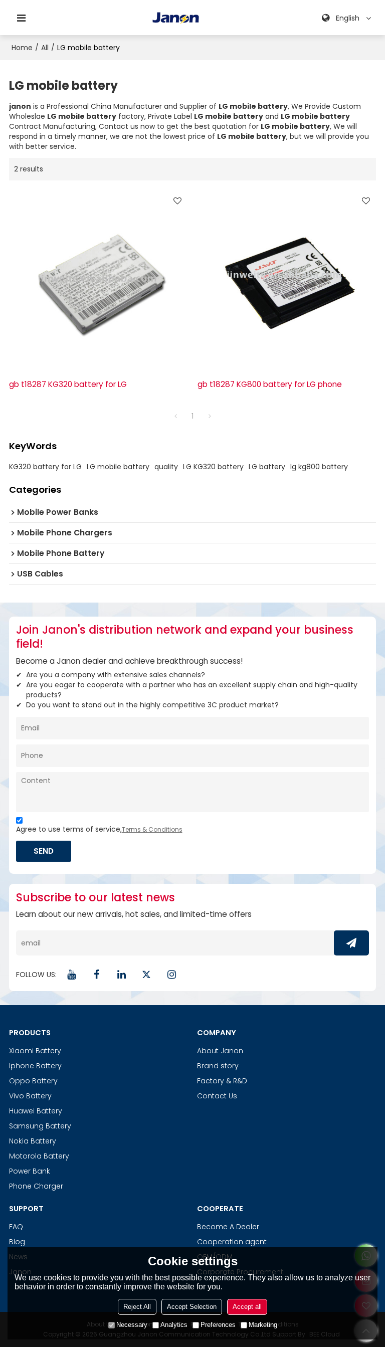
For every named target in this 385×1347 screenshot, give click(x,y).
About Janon (220, 1051)
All (45, 48)
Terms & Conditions (152, 829)
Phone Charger (36, 1186)
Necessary (131, 1324)
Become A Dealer (228, 1227)
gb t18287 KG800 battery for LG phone (270, 384)
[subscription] (351, 942)
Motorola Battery (39, 1156)
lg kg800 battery (319, 467)
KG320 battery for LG (45, 467)
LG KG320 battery (213, 467)
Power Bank (29, 1171)
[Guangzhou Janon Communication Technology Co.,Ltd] (175, 18)
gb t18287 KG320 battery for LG (68, 384)
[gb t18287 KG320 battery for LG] (98, 279)
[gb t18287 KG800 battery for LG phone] (287, 279)
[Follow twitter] (147, 975)
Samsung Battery (40, 1126)
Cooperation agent (232, 1242)
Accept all (247, 1306)
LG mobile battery (118, 467)
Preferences (218, 1324)
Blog (17, 1242)
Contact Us (217, 1096)
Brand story (218, 1066)
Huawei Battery (35, 1111)
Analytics (173, 1324)
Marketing (263, 1324)
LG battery (267, 467)
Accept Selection (192, 1306)
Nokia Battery (32, 1141)
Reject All (137, 1306)
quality (166, 467)
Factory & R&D (222, 1081)
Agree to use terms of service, (99, 829)
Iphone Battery (35, 1066)
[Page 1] (175, 416)
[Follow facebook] (97, 975)
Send (44, 851)
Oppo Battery (33, 1081)
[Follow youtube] (72, 975)
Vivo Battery (30, 1096)
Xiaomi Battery (35, 1051)
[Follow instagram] (172, 975)
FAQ (16, 1227)
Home (22, 48)
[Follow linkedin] (122, 975)
